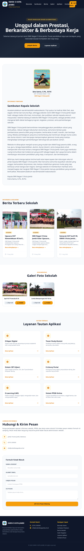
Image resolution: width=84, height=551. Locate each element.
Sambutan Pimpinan (63, 528)
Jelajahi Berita (32, 45)
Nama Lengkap (11, 464)
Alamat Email (11, 472)
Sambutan (37, 4)
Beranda (29, 4)
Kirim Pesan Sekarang (43, 504)
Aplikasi (59, 4)
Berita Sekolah (61, 530)
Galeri (52, 4)
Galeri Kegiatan (61, 533)
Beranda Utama (61, 525)
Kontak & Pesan (61, 538)
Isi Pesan (9, 489)
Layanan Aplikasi (51, 45)
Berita (46, 4)
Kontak (67, 4)
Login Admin (72, 4)
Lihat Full (10, 303)
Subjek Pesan (10, 480)
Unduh (21, 303)
